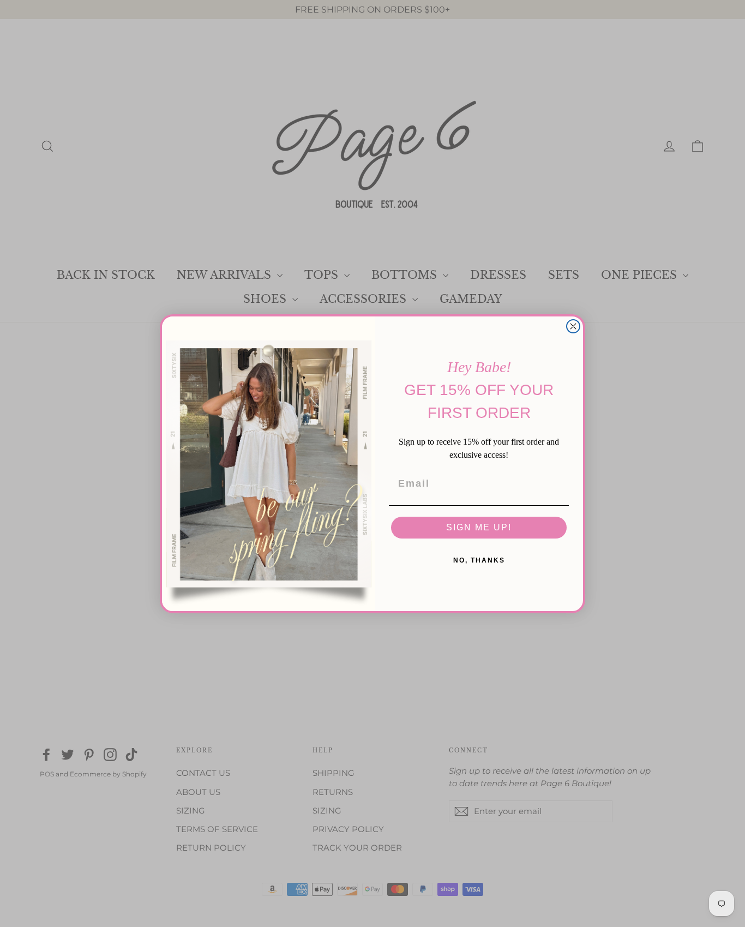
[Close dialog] (573, 326)
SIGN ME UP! (479, 527)
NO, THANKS (479, 560)
